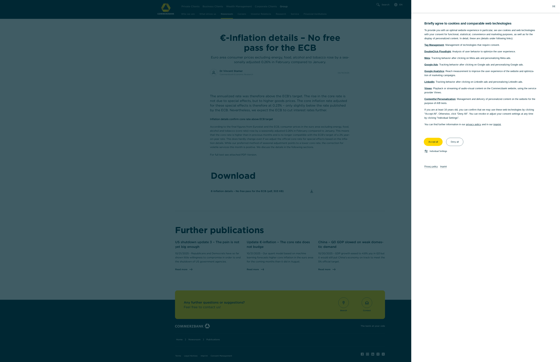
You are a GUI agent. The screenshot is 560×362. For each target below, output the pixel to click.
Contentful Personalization (439, 99)
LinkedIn (429, 81)
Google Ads (431, 64)
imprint (497, 124)
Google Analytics (434, 71)
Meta (427, 58)
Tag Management (434, 45)
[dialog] (280, 181)
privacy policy (473, 124)
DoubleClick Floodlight (437, 51)
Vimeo (428, 88)
